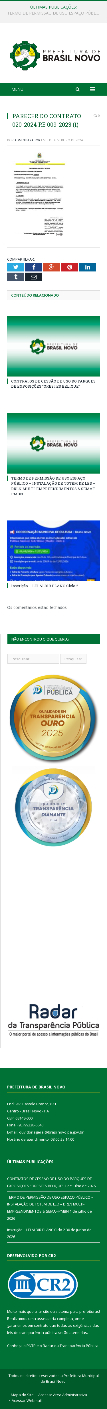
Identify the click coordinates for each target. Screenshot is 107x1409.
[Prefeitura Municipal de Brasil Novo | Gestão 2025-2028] (55, 54)
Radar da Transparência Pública (70, 1345)
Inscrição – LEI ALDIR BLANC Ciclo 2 (44, 585)
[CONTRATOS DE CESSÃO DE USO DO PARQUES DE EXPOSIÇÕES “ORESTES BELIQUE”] (53, 346)
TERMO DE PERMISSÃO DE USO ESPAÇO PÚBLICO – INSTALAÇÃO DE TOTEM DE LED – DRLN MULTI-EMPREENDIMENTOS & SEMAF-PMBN (55, 13)
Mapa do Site (22, 1394)
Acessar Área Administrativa (62, 1394)
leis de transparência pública (32, 1332)
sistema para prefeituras (77, 1311)
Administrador (27, 140)
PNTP (31, 1345)
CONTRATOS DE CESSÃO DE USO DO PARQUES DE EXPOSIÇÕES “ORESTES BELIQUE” (53, 384)
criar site (42, 1311)
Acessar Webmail (27, 1400)
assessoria (46, 1318)
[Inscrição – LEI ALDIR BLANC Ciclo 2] (53, 550)
